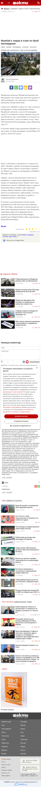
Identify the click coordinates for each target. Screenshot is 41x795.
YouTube (5, 236)
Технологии (5, 736)
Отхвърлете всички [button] (21, 421)
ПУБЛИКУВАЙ (34, 362)
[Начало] (20, 3)
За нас (3, 762)
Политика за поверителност (21, 412)
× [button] (37, 368)
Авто (22, 732)
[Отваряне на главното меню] (2, 3)
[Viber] (30, 87)
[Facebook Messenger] (21, 87)
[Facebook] (11, 87)
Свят (3, 725)
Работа (4, 767)
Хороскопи (23, 739)
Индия (3, 226)
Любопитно (5, 743)
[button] (20, 426)
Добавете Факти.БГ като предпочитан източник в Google (30, 768)
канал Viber (12, 236)
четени (10, 602)
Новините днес (6, 721)
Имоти (4, 732)
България (23, 721)
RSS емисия (7, 759)
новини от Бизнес (14, 500)
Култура (23, 743)
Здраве (22, 746)
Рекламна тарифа (7, 770)
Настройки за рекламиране (12, 407)
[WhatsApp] (16, 87)
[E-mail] (25, 87)
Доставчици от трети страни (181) (14, 392)
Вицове (4, 753)
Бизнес (7, 9)
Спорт (4, 739)
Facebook (23, 235)
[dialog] (20, 397)
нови (29, 602)
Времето (4, 750)
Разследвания (6, 729)
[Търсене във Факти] (38, 3)
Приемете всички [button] (21, 416)
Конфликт (5, 746)
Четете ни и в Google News (15, 240)
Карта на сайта (6, 764)
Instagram (30, 235)
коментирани (20, 602)
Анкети (22, 750)
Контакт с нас (5, 773)
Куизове (23, 753)
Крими (22, 736)
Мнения (23, 725)
